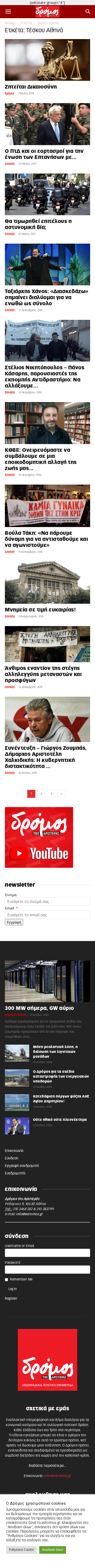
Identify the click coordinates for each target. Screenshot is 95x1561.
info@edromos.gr (29, 1214)
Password (12, 1262)
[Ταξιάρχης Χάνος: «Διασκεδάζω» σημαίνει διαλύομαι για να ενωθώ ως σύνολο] (47, 264)
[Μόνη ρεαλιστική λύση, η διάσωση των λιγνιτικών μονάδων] (17, 1053)
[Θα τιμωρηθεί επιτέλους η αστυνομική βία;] (47, 194)
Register (11, 1298)
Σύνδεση (12, 1158)
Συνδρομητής (15, 1173)
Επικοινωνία (14, 1151)
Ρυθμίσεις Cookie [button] (21, 1550)
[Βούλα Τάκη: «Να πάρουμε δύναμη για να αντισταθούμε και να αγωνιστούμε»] (47, 506)
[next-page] (61, 794)
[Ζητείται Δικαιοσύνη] (47, 60)
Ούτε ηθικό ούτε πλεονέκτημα (60, 1120)
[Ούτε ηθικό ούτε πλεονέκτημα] (17, 1125)
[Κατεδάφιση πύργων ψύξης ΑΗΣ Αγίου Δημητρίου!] (17, 1102)
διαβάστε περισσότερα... (47, 1466)
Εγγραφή (14, 922)
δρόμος (9, 93)
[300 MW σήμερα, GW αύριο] (47, 981)
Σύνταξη (10, 164)
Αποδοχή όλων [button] (52, 1550)
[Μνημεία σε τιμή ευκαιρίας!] (47, 582)
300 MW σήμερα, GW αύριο (39, 1008)
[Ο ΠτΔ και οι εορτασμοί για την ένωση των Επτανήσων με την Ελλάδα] (47, 124)
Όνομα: (11, 894)
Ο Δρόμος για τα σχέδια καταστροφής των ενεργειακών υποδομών (61, 1076)
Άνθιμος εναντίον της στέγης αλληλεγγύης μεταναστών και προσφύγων (43, 674)
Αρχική (10, 23)
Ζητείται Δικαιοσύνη (31, 87)
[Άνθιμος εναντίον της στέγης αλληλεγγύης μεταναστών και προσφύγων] (47, 644)
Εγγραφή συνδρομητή (22, 1166)
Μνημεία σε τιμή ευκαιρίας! (40, 609)
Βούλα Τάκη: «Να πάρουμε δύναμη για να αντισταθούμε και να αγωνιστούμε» (46, 539)
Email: (11, 908)
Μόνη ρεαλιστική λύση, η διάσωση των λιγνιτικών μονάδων (55, 1051)
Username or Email (19, 1246)
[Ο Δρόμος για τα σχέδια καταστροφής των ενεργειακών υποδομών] (17, 1077)
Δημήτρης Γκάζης (15, 1015)
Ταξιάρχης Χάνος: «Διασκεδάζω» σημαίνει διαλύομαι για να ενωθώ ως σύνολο (46, 297)
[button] (8, 11)
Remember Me (21, 1279)
